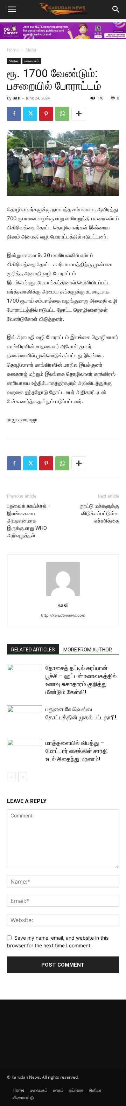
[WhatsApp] (62, 114)
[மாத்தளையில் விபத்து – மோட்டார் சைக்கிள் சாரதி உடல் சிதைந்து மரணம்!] (24, 751)
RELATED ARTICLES (33, 649)
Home (13, 50)
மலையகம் (31, 60)
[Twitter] (30, 114)
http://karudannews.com (63, 615)
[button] (116, 9)
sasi (16, 98)
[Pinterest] (46, 114)
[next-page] (22, 777)
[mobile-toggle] (12, 9)
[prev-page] (11, 777)
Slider (31, 50)
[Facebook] (14, 114)
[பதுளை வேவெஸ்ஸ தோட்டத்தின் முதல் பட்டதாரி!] (24, 717)
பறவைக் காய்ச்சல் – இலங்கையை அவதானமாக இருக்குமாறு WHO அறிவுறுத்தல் (29, 521)
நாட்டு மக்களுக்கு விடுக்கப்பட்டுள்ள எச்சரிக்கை (99, 513)
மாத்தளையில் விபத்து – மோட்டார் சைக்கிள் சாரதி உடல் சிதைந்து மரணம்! (77, 750)
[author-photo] (63, 596)
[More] (78, 114)
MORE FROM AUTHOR (87, 649)
